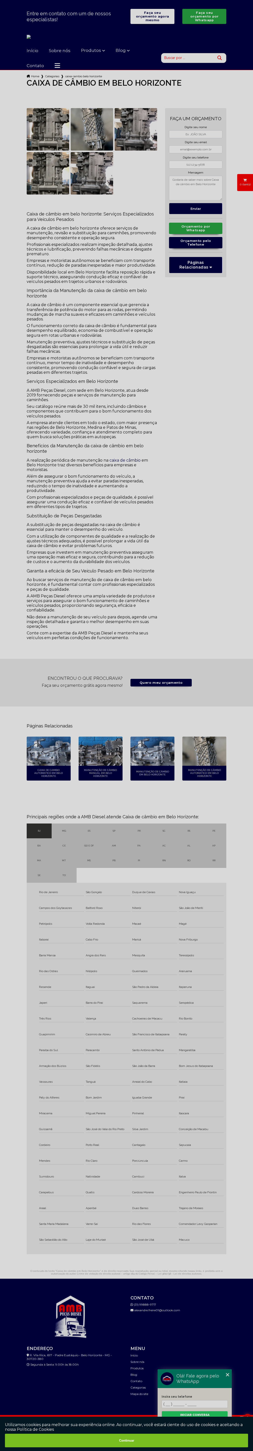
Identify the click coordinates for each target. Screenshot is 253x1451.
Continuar (126, 1440)
